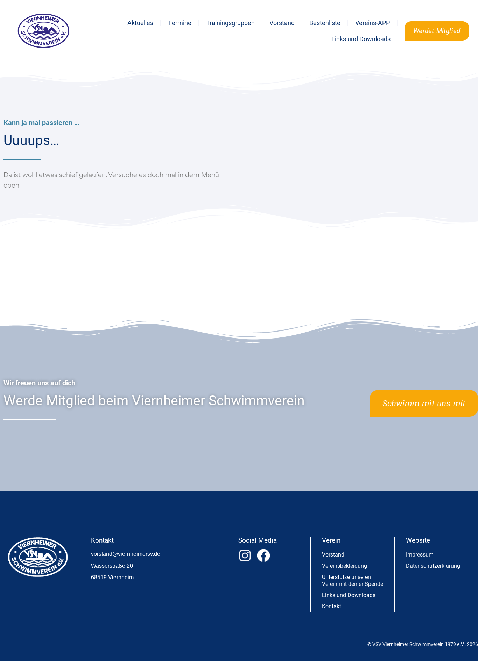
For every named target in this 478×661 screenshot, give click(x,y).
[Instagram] (245, 555)
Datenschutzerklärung (433, 565)
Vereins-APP (372, 23)
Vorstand (282, 23)
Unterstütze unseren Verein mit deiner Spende (352, 580)
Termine (179, 23)
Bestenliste (324, 23)
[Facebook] (263, 555)
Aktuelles (140, 23)
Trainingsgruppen (230, 23)
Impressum (420, 554)
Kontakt (331, 606)
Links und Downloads (361, 39)
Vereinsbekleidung (344, 565)
